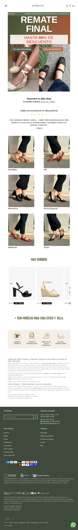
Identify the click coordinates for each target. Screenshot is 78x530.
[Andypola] (38, 5)
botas (55, 373)
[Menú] (6, 6)
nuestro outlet (36, 388)
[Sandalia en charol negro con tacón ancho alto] (22, 283)
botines (60, 373)
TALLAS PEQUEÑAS (22, 49)
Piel (45, 170)
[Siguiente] (66, 283)
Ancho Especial (51, 209)
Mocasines (13, 209)
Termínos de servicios (47, 439)
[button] (70, 6)
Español (7, 519)
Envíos (6, 439)
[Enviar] (35, 417)
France (16, 522)
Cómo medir (7, 445)
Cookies (42, 442)
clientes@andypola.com (51, 423)
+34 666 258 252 (49, 419)
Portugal (46, 522)
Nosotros (6, 432)
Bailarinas (12, 247)
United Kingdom (35, 522)
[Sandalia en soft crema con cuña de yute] (50, 283)
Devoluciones (8, 442)
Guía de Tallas (48, 101)
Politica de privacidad (46, 436)
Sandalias (12, 170)
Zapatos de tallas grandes (49, 363)
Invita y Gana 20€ (9, 455)
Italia (41, 522)
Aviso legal (43, 432)
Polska (28, 522)
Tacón (46, 247)
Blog (41, 445)
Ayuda (6, 436)
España (11, 522)
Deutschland (22, 522)
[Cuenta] (67, 6)
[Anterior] (12, 283)
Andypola (10, 525)
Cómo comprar (8, 449)
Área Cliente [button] (8, 428)
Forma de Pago (8, 452)
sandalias (46, 373)
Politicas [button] (43, 428)
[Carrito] (73, 6)
